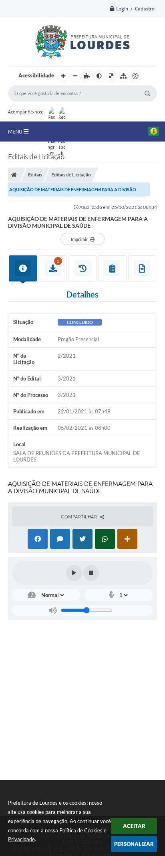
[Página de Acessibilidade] (135, 76)
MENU (16, 131)
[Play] (74, 573)
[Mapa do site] (123, 76)
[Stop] (91, 573)
